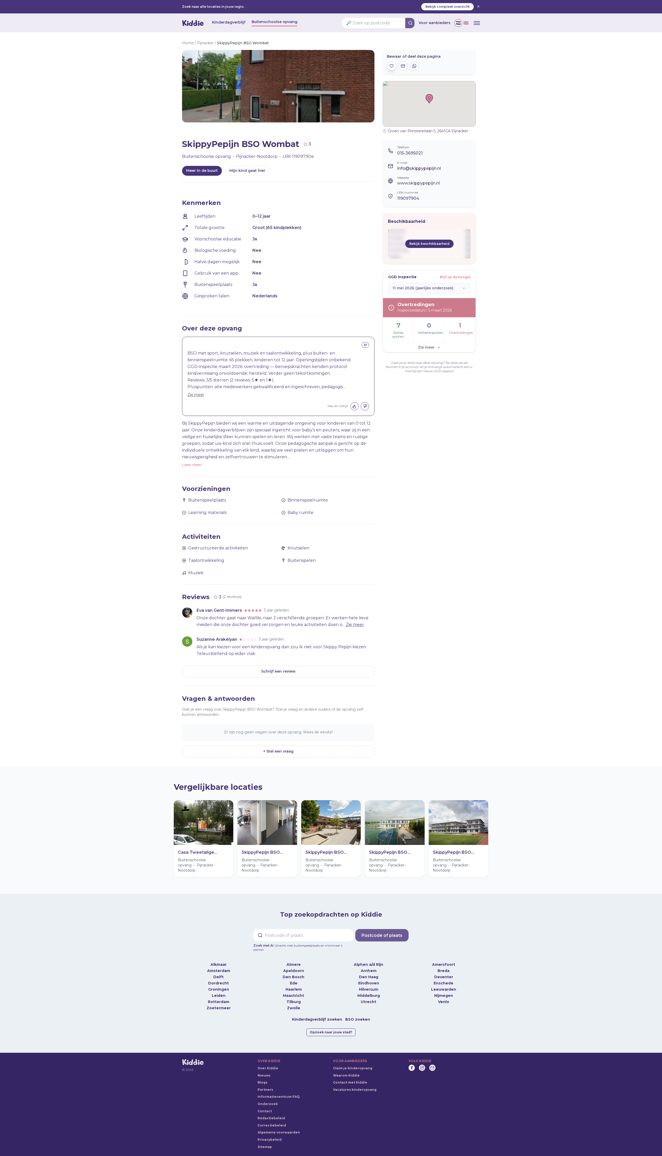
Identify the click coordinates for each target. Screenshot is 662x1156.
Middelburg (368, 991)
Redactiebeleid (271, 1114)
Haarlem (293, 985)
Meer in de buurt (202, 170)
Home (188, 43)
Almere (294, 960)
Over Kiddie (268, 1064)
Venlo (443, 997)
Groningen (218, 985)
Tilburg (294, 997)
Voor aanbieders (434, 22)
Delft (218, 972)
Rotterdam (218, 997)
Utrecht (368, 997)
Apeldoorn (293, 966)
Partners (265, 1085)
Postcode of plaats (382, 935)
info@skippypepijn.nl (419, 168)
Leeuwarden (443, 985)
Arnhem (369, 966)
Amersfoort (443, 960)
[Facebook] (412, 1064)
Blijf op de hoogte (455, 277)
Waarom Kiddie (346, 1071)
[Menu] (477, 23)
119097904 (408, 198)
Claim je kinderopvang (352, 1064)
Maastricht (293, 991)
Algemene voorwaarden (279, 1128)
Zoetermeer (219, 1004)
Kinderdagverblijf (228, 22)
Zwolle (293, 1004)
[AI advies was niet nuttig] (365, 406)
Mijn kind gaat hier (247, 170)
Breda (443, 966)
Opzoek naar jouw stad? (331, 1028)
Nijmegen (443, 991)
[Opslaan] (391, 66)
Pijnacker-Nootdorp (256, 156)
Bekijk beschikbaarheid (429, 244)
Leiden (218, 991)
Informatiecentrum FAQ (279, 1092)
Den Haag (368, 972)
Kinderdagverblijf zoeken (317, 1015)
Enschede (443, 979)
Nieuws (264, 1071)
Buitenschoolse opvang (274, 21)
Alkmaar (218, 960)
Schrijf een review (278, 671)
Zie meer (195, 394)
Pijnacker (205, 43)
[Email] (432, 1064)
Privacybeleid (270, 1135)
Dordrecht (218, 979)
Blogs (262, 1078)
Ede (293, 979)
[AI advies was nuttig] (354, 406)
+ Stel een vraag (278, 751)
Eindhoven (368, 979)
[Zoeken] (410, 23)
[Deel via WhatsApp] (414, 66)
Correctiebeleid (272, 1121)
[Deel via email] (403, 66)
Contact (265, 1107)
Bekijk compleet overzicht (447, 7)
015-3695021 (410, 153)
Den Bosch (293, 972)
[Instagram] (422, 1064)
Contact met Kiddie (350, 1078)
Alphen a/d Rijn (368, 960)
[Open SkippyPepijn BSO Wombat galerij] (230, 86)
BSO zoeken (357, 1015)
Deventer (443, 972)
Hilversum (368, 985)
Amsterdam (218, 966)
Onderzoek (268, 1100)
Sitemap (265, 1143)
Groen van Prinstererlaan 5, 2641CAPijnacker (428, 131)
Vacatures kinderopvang (355, 1085)
